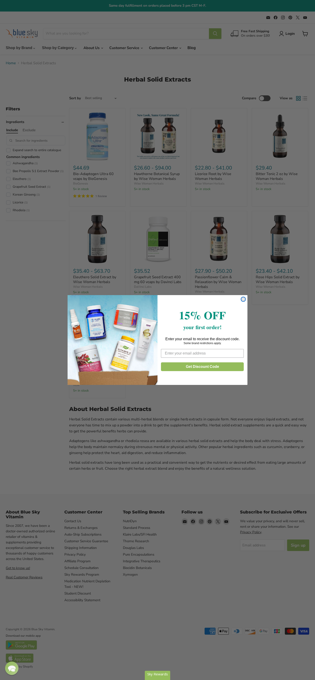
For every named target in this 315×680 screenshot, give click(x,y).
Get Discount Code (202, 367)
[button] (11, 668)
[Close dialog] (243, 299)
